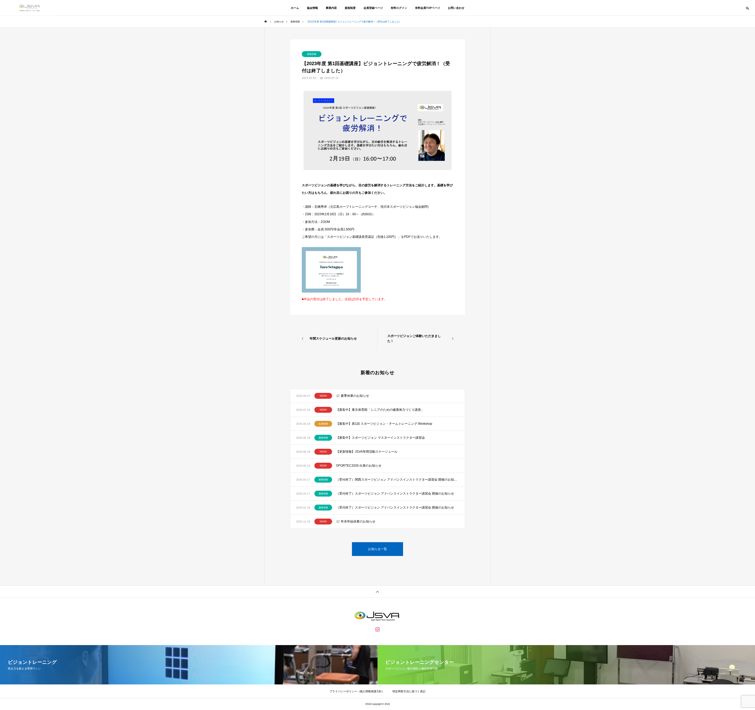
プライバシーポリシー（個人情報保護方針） (357, 691)
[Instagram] (377, 629)
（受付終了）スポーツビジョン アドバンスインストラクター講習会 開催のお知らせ (395, 493)
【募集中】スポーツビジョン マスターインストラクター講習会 (380, 437)
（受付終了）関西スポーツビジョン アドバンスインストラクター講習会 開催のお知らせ (397, 479)
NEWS (323, 395)
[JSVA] (29, 8)
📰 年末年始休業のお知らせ (355, 521)
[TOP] (377, 591)
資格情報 (311, 54)
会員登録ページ (373, 7)
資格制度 (350, 7)
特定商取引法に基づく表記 (408, 691)
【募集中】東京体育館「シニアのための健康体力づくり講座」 (380, 409)
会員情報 (323, 423)
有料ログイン (399, 7)
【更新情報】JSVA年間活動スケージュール (366, 451)
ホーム (295, 7)
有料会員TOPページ (427, 7)
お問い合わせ (456, 7)
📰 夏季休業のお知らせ (352, 395)
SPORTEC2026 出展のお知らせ (358, 465)
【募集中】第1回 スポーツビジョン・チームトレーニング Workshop (384, 423)
